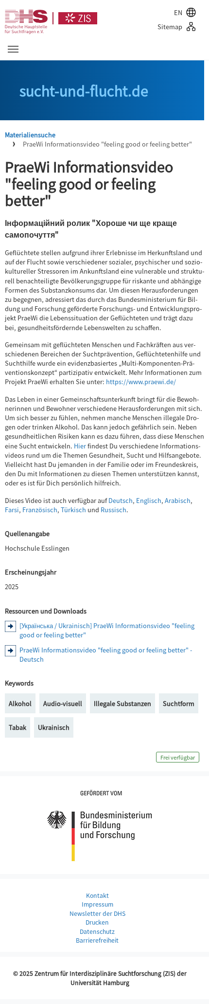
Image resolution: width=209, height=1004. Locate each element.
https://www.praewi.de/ (141, 381)
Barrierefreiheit (97, 940)
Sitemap (169, 26)
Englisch (148, 500)
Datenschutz (97, 931)
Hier (80, 445)
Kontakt (97, 895)
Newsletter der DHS (97, 913)
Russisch (113, 509)
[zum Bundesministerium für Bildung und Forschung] (99, 823)
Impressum (97, 904)
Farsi (12, 509)
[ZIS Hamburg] (74, 18)
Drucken (97, 922)
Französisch (39, 509)
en (178, 12)
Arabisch (178, 500)
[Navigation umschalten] (13, 49)
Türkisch (73, 509)
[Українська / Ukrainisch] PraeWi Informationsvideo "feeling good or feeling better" (106, 630)
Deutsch (120, 500)
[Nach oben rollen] (190, 985)
